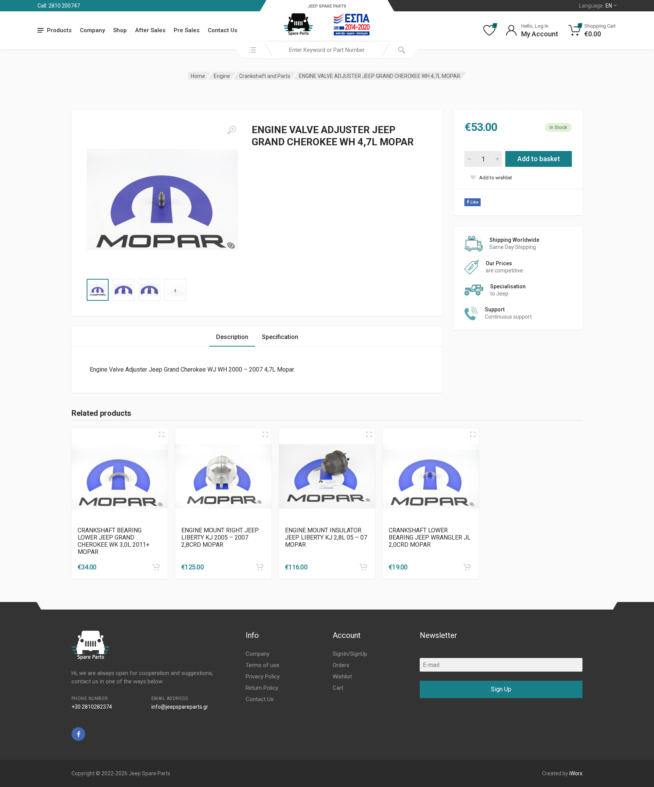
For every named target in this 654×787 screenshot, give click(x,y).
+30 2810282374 (92, 707)
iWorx (575, 773)
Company (92, 30)
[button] (156, 567)
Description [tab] (232, 337)
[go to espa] (352, 24)
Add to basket (538, 159)
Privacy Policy (263, 676)
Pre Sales (186, 30)
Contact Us (222, 30)
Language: (595, 6)
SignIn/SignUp (350, 653)
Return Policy (262, 687)
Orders (341, 665)
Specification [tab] (280, 337)
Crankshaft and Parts (264, 76)
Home (198, 76)
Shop (120, 30)
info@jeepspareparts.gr (179, 707)
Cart (338, 687)
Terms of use (262, 665)
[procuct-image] (120, 476)
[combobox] (327, 50)
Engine (222, 76)
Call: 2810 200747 (58, 6)
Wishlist (342, 676)
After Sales (150, 30)
